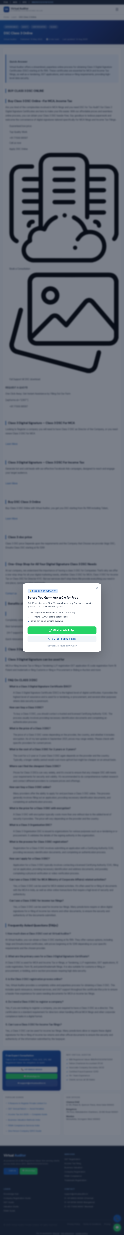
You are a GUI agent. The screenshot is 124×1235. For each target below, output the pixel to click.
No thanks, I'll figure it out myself (62, 646)
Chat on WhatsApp (64, 630)
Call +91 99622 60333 (64, 639)
